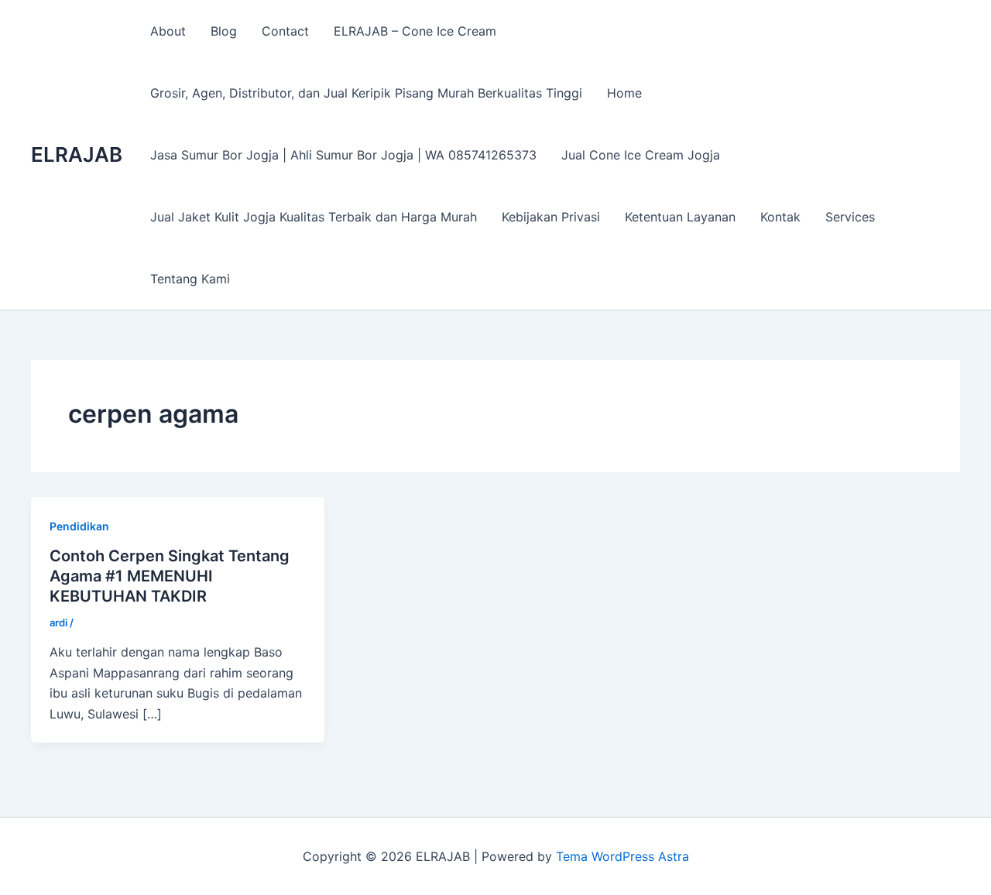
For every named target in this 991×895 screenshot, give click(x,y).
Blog (224, 31)
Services (850, 217)
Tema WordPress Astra (622, 856)
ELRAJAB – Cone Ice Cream (415, 31)
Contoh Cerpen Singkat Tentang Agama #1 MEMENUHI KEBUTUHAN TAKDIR (170, 576)
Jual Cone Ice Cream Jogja (640, 155)
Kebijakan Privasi (551, 217)
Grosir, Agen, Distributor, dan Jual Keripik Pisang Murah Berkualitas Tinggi (366, 93)
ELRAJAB (76, 154)
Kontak (780, 217)
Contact (285, 31)
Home (624, 93)
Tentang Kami (190, 278)
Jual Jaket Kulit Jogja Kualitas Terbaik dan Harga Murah (313, 217)
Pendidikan (79, 526)
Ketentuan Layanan (680, 217)
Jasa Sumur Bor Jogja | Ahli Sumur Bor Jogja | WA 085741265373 (343, 155)
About (168, 31)
